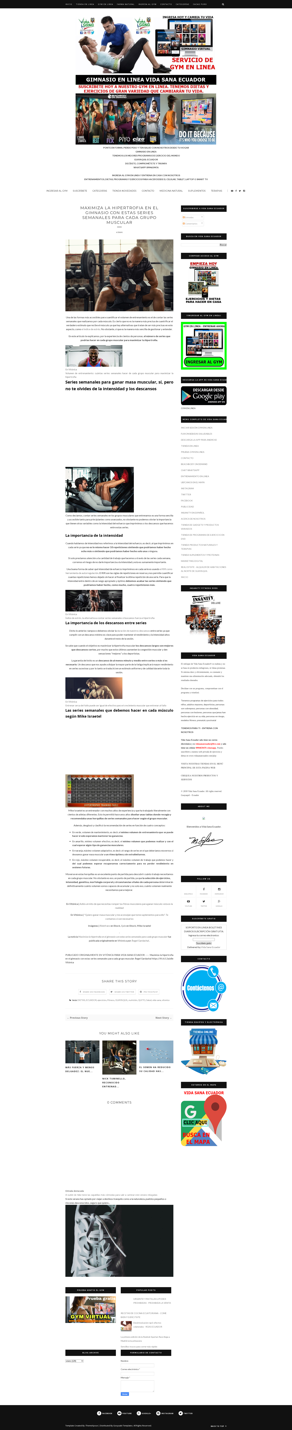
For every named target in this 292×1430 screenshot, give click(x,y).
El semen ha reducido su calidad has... (155, 1069)
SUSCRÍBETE (80, 190)
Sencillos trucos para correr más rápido (139, 1346)
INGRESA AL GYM (147, 4)
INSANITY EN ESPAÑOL (192, 512)
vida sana (156, 1000)
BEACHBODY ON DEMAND (194, 464)
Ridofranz (105, 925)
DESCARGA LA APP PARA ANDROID (199, 440)
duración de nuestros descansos (133, 630)
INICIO (184, 577)
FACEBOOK (187, 500)
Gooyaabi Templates (123, 1425)
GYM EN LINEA (105, 4)
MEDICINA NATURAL (171, 190)
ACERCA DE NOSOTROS (193, 518)
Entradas (189, 217)
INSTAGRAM (187, 488)
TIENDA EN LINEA (85, 4)
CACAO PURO (200, 4)
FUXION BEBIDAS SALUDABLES (196, 433)
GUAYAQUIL (121, 1000)
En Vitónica (71, 369)
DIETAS (81, 1000)
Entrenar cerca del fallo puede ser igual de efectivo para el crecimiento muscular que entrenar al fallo (115, 705)
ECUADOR (91, 1000)
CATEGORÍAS (182, 4)
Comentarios (191, 223)
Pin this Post (151, 992)
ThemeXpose (92, 1425)
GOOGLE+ (219, 906)
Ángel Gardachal (140, 940)
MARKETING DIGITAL (192, 561)
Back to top (218, 1426)
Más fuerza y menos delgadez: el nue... (79, 1069)
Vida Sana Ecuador (210, 947)
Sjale (123, 925)
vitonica (165, 1000)
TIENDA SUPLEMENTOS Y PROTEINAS (200, 555)
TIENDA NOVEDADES (124, 190)
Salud (148, 1000)
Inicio (68, 4)
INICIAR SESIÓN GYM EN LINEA (196, 427)
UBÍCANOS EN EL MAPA (193, 482)
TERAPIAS (216, 190)
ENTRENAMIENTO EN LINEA (195, 476)
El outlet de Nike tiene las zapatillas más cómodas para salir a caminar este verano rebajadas (111, 1194)
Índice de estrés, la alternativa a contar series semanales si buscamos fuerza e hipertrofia (110, 618)
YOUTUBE (188, 906)
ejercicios (101, 1000)
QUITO (141, 1000)
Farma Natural (126, 4)
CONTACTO (166, 4)
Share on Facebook (94, 992)
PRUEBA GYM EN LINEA (192, 452)
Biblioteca (188, 894)
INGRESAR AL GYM (57, 190)
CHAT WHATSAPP (190, 470)
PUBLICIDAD (187, 506)
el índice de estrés (91, 329)
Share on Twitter (124, 992)
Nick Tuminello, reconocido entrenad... (114, 1082)
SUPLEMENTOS (197, 190)
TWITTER (186, 494)
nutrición (133, 1000)
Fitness (110, 1000)
